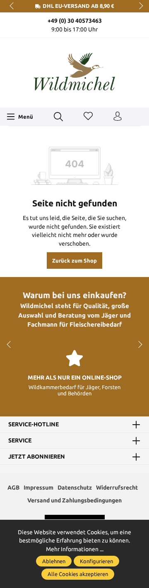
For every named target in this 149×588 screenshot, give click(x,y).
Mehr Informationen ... (74, 549)
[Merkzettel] (88, 117)
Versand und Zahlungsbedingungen (74, 500)
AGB (13, 487)
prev (12, 6)
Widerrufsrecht (117, 487)
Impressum (38, 487)
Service (19, 441)
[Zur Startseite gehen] (74, 72)
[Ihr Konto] (117, 117)
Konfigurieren (96, 561)
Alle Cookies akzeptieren (78, 574)
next (139, 6)
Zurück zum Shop (74, 260)
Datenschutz (75, 487)
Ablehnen (53, 561)
